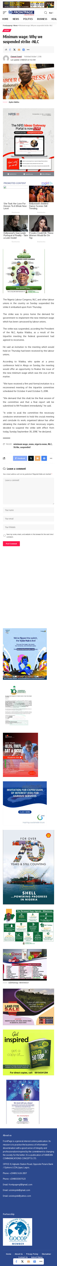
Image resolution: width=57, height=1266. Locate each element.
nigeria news (41, 444)
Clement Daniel (16, 57)
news (31, 444)
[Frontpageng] (21, 13)
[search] (46, 12)
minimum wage (20, 444)
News (6, 30)
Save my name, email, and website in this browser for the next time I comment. (30, 535)
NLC (50, 444)
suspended (25, 447)
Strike (16, 447)
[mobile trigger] (5, 13)
